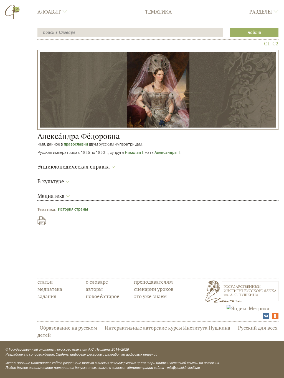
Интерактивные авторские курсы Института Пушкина (167, 327)
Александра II (167, 152)
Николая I (134, 152)
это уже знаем (150, 296)
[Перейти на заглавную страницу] (12, 11)
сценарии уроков (154, 289)
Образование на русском (68, 327)
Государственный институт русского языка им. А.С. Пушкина (59, 349)
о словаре (97, 281)
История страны (73, 209)
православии (76, 144)
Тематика (158, 11)
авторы (94, 289)
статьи (45, 281)
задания (47, 296)
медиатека (49, 289)
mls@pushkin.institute (183, 367)
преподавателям (153, 281)
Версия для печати (41, 220)
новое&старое (102, 296)
